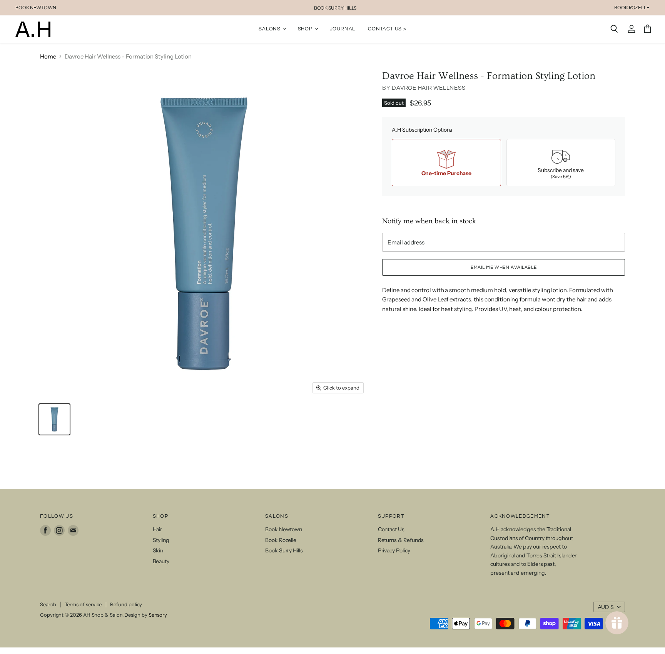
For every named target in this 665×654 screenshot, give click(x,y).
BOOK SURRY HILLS (335, 8)
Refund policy (126, 604)
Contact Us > (387, 29)
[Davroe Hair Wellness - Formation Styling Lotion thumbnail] (54, 419)
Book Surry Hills (284, 550)
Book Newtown (283, 529)
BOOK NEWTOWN (35, 7)
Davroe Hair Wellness (428, 88)
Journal (343, 29)
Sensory (158, 615)
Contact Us (391, 529)
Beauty (161, 561)
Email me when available (503, 267)
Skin (158, 550)
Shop (306, 29)
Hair (157, 529)
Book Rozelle (280, 540)
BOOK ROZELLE (632, 7)
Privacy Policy (394, 550)
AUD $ (606, 607)
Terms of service (83, 604)
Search (48, 604)
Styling (161, 540)
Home (48, 56)
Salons (270, 29)
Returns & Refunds (401, 540)
